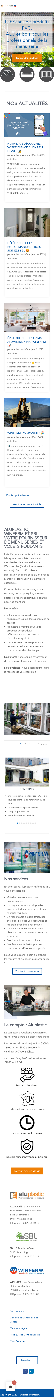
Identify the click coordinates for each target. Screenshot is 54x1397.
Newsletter (27, 1360)
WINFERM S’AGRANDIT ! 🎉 (25, 433)
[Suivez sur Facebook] (25, 1371)
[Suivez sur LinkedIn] (31, 1371)
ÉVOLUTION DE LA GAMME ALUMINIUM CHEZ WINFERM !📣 (26, 341)
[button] (17, 823)
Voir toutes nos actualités (27, 504)
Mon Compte (17, 1341)
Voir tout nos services (27, 971)
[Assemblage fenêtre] (27, 734)
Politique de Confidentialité (25, 1334)
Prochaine (43, 744)
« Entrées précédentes (16, 495)
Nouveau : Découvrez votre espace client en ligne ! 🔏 (25, 147)
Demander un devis (27, 1171)
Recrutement (17, 1311)
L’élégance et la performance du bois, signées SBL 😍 (24, 246)
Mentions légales (19, 1328)
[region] (27, 39)
